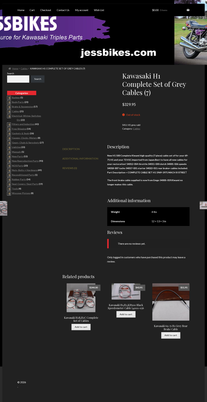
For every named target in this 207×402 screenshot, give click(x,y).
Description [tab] (71, 148)
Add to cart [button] (81, 326)
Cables (24, 68)
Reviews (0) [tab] (69, 168)
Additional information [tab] (80, 158)
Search (10, 73)
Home (15, 68)
